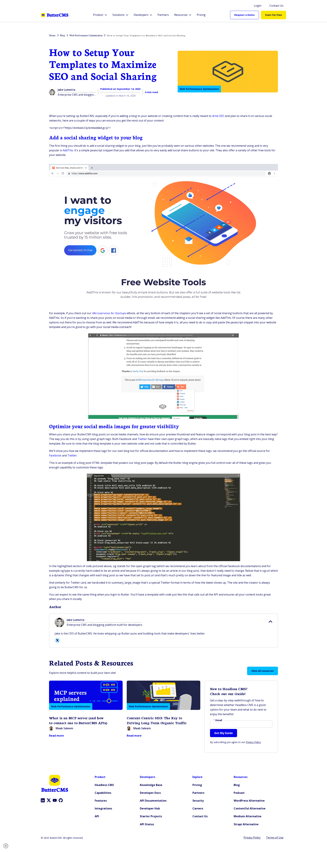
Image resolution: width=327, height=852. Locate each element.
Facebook (55, 455)
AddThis (68, 150)
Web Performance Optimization (199, 89)
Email (217, 720)
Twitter (142, 439)
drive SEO (218, 116)
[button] (6, 845)
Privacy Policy (253, 742)
